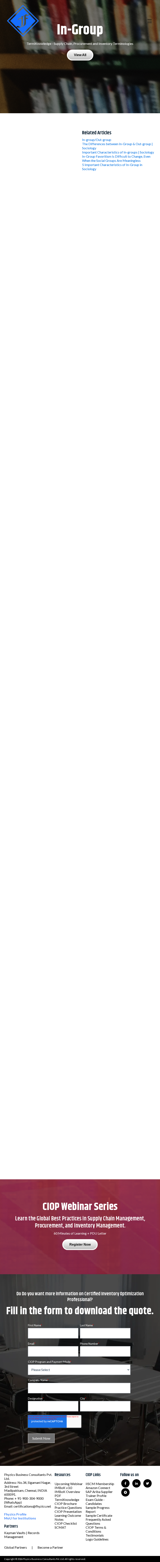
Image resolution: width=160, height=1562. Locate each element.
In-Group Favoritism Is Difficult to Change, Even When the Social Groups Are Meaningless (116, 158)
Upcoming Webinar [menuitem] (69, 1484)
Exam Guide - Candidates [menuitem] (95, 1501)
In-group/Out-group (96, 140)
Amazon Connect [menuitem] (98, 1488)
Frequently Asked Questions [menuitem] (98, 1521)
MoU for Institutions (20, 1518)
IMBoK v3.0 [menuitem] (63, 1488)
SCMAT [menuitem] (60, 1527)
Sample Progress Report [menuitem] (98, 1509)
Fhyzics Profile (15, 1514)
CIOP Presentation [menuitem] (68, 1511)
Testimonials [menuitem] (95, 1535)
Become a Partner (50, 1547)
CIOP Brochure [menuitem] (66, 1503)
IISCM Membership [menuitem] (100, 1484)
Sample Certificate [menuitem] (99, 1515)
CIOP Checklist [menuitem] (66, 1523)
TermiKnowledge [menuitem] (67, 1500)
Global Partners (15, 1547)
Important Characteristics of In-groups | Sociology (118, 152)
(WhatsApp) (13, 1502)
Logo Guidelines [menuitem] (97, 1539)
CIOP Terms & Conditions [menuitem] (96, 1529)
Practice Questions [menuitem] (68, 1507)
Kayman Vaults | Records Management (22, 1535)
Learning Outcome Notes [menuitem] (68, 1517)
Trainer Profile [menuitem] (96, 1496)
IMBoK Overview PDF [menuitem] (67, 1494)
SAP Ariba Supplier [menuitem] (99, 1492)
